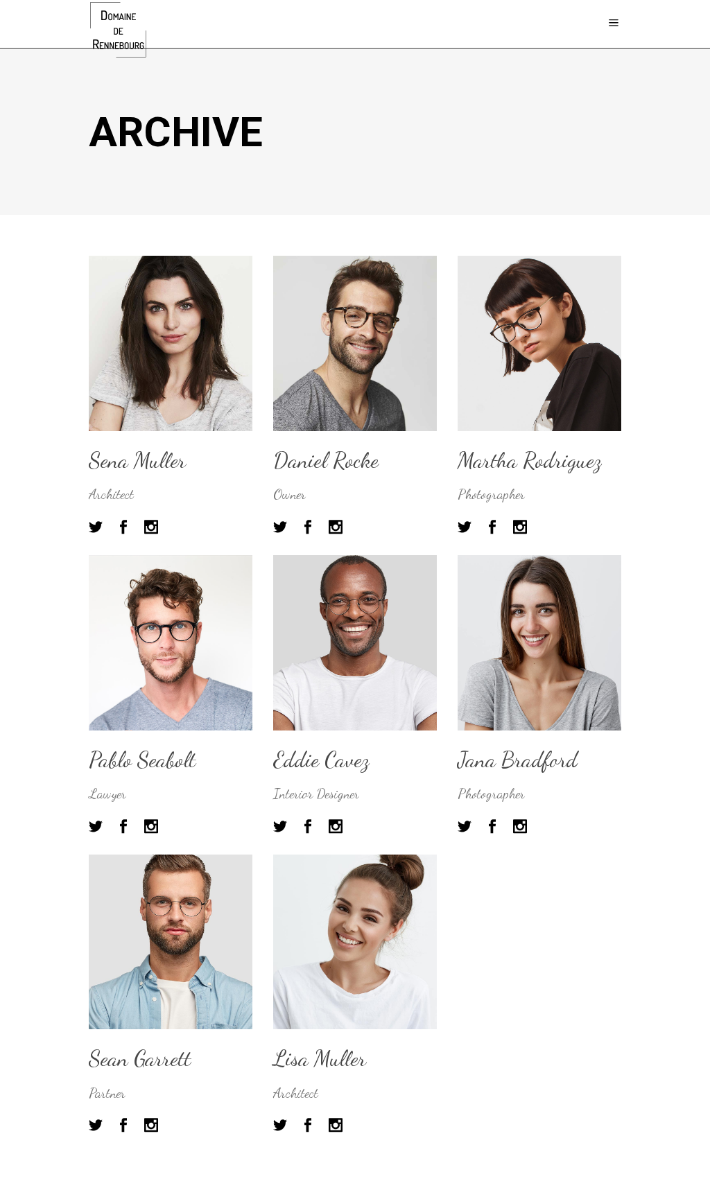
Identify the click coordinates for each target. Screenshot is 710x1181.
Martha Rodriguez (529, 460)
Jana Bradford (518, 759)
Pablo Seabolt (142, 759)
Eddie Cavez (321, 759)
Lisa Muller (319, 1058)
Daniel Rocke (326, 460)
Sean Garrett (140, 1058)
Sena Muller (137, 460)
